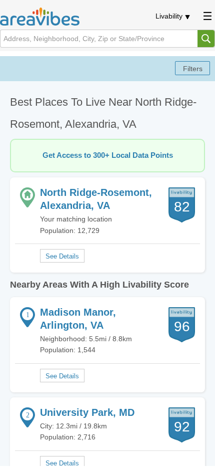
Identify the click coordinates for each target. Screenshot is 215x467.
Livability (169, 16)
